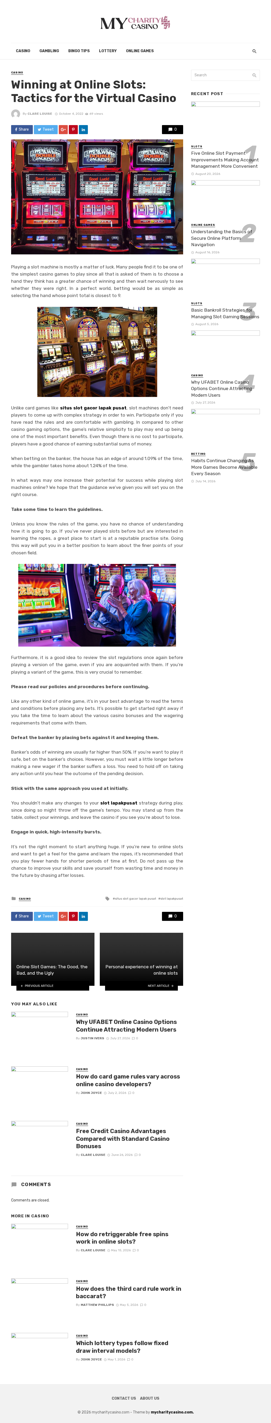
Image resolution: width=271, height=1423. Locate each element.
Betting (198, 454)
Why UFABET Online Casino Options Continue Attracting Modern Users (126, 1026)
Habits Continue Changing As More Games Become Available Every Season (224, 467)
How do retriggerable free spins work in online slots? (122, 1238)
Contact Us (124, 1398)
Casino (23, 51)
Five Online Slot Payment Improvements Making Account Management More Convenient (225, 160)
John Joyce (91, 1093)
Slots (196, 146)
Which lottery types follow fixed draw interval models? (122, 1347)
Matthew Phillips (97, 1305)
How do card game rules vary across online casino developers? (128, 1080)
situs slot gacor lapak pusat (135, 898)
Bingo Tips (79, 51)
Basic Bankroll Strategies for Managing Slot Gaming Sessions (225, 313)
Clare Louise (40, 114)
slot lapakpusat (171, 898)
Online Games (140, 51)
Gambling (49, 51)
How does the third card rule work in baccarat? (128, 1292)
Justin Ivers (92, 1038)
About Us (149, 1398)
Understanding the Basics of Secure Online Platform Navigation (221, 238)
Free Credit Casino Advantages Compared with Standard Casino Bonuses (123, 1139)
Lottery (108, 51)
